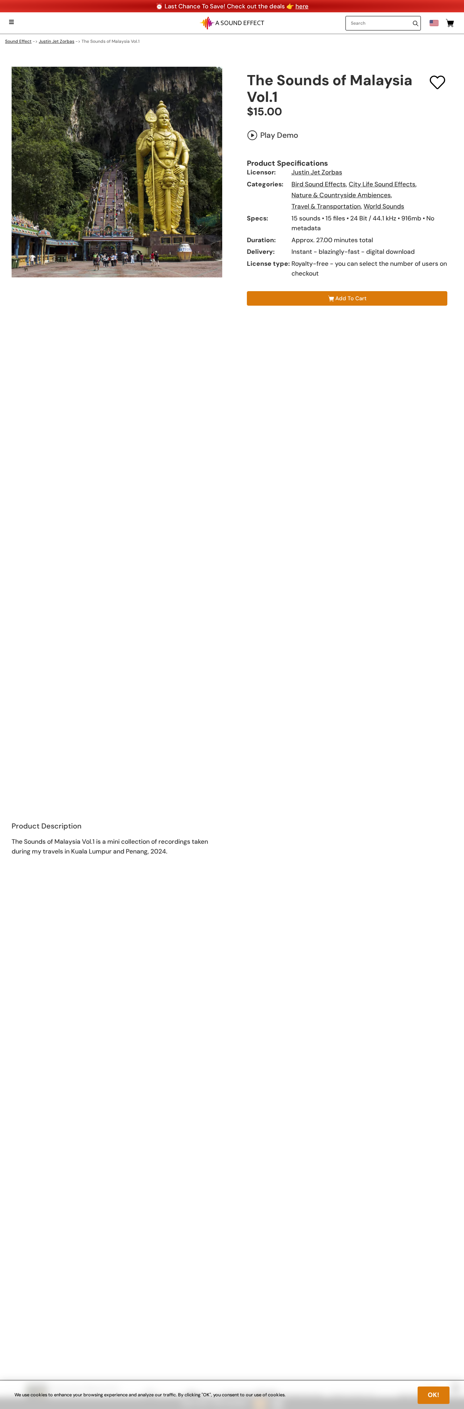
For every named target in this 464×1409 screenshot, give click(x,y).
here (301, 6)
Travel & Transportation (326, 206)
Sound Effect (18, 41)
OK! (433, 1395)
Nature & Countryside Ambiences (341, 195)
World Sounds (384, 206)
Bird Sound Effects (318, 184)
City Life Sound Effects (382, 184)
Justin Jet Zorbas (56, 41)
